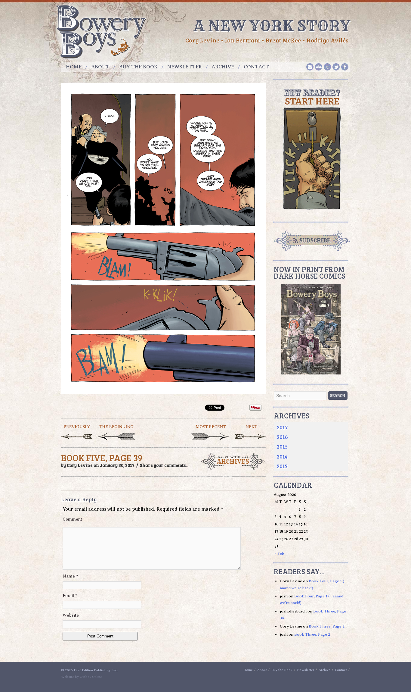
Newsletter (184, 67)
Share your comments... (164, 465)
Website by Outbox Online (81, 676)
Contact (256, 67)
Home (74, 67)
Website (71, 615)
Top (396, 677)
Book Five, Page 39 (102, 458)
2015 (282, 446)
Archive (223, 67)
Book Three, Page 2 (327, 626)
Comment (72, 519)
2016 (282, 436)
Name (70, 576)
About (100, 67)
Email (70, 595)
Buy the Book (138, 67)
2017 (282, 427)
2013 (282, 466)
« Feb (279, 553)
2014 (282, 456)
